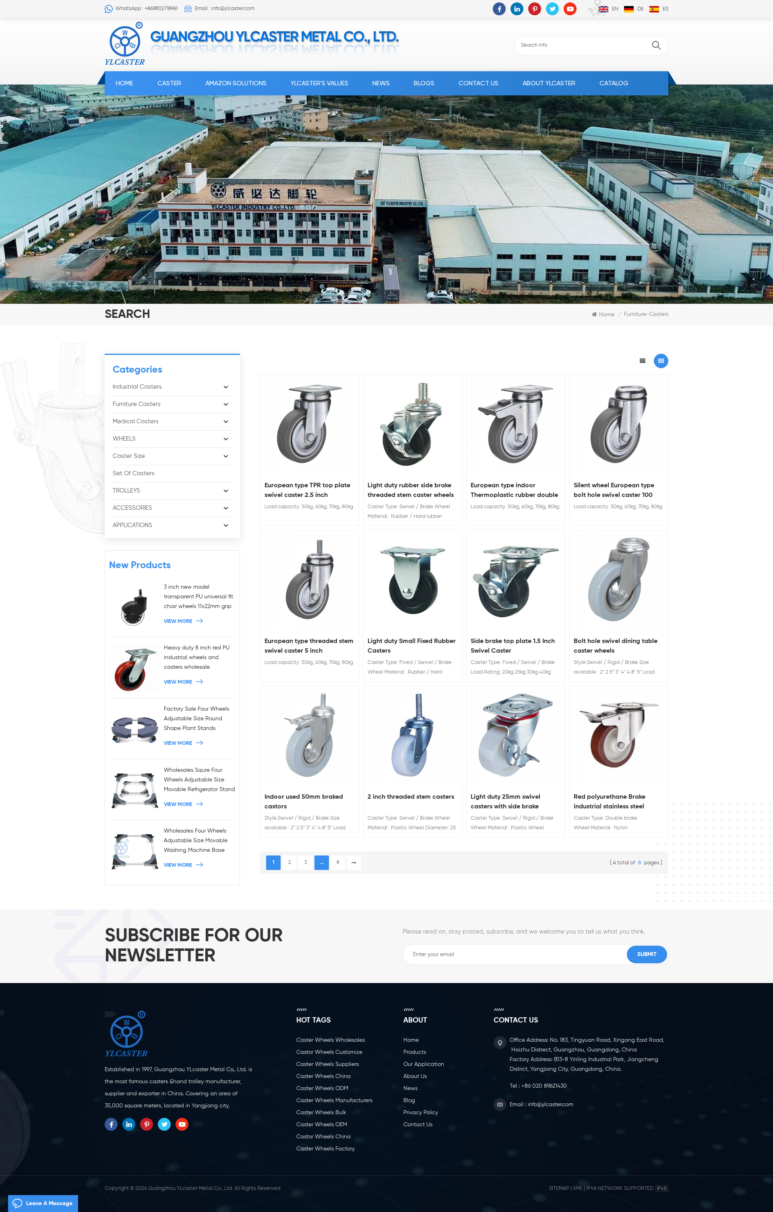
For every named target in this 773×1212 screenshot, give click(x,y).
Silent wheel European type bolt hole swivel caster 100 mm (614, 491)
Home (124, 83)
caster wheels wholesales (330, 1040)
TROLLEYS (126, 491)
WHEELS (124, 439)
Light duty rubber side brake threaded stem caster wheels (411, 490)
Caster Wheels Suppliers (327, 1064)
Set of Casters (134, 473)
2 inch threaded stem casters (411, 797)
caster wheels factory (325, 1149)
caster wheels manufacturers (334, 1100)
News (381, 83)
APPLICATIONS (132, 525)
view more (178, 621)
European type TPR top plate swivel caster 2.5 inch (307, 490)
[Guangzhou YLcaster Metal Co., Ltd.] (125, 43)
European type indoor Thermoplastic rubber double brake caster (514, 491)
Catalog (613, 83)
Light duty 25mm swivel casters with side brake (505, 802)
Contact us (478, 83)
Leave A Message (49, 1203)
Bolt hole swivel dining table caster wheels (615, 646)
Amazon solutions (236, 83)
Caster (169, 83)
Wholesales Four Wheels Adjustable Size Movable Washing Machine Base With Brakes (195, 841)
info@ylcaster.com (550, 1104)
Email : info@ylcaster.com (224, 8)
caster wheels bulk (321, 1112)
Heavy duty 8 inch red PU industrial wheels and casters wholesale (196, 657)
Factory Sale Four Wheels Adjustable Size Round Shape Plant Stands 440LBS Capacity (196, 719)
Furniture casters (137, 404)
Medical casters (136, 421)
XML (578, 1188)
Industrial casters (137, 387)
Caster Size (129, 456)
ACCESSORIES (132, 508)
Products (414, 1052)
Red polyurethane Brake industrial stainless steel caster (609, 803)
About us (415, 1076)
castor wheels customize (329, 1052)
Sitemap (559, 1188)
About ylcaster (549, 83)
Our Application (423, 1064)
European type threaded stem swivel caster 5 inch (309, 646)
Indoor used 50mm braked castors (304, 802)
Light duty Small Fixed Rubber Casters (412, 646)
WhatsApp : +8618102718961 (147, 8)
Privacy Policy (420, 1112)
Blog (409, 1100)
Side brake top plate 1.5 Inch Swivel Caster (513, 646)
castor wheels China (323, 1137)
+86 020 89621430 (544, 1086)
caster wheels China (323, 1076)
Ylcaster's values (319, 83)
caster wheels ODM (322, 1088)
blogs (424, 83)
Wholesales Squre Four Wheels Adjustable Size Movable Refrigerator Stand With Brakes (199, 780)
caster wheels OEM (321, 1124)
